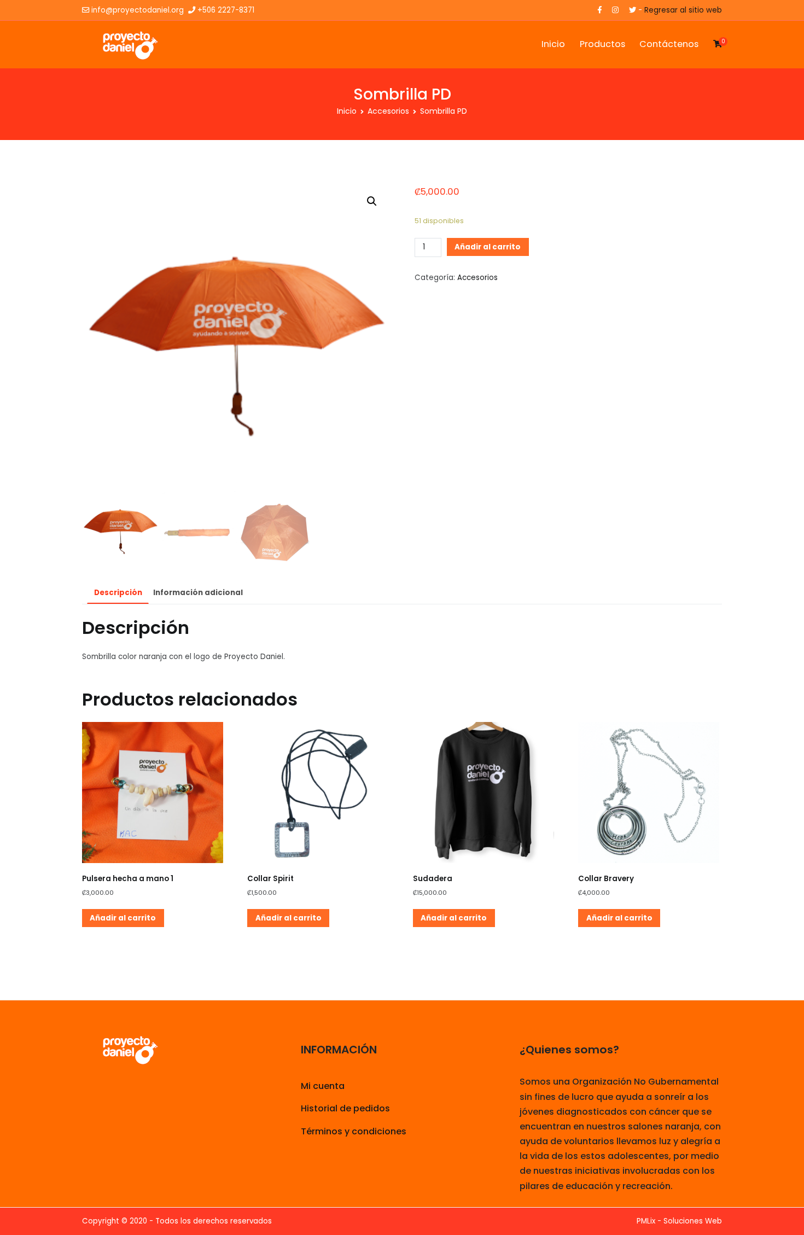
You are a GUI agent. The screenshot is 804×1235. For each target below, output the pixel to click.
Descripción (118, 592)
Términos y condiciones (353, 1131)
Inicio (553, 44)
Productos (602, 44)
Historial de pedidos (345, 1108)
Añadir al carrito (488, 247)
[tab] (117, 593)
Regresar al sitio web (683, 10)
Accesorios (388, 111)
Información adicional (198, 592)
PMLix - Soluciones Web (679, 1221)
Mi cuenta (323, 1086)
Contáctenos (668, 44)
